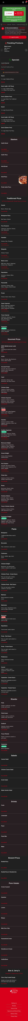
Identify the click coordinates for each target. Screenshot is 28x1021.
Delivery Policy (14, 1013)
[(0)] (26, 24)
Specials (9, 24)
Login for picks (15, 37)
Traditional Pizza (20, 24)
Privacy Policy (14, 1016)
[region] (14, 50)
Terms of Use (14, 1008)
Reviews (14, 1005)
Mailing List (14, 1003)
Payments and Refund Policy (14, 1011)
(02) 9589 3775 (14, 20)
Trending (4, 24)
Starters (14, 24)
